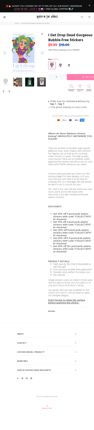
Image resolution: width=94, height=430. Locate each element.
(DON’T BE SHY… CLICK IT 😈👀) (29, 9)
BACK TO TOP (47, 408)
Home (17, 23)
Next (42, 52)
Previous (4, 52)
